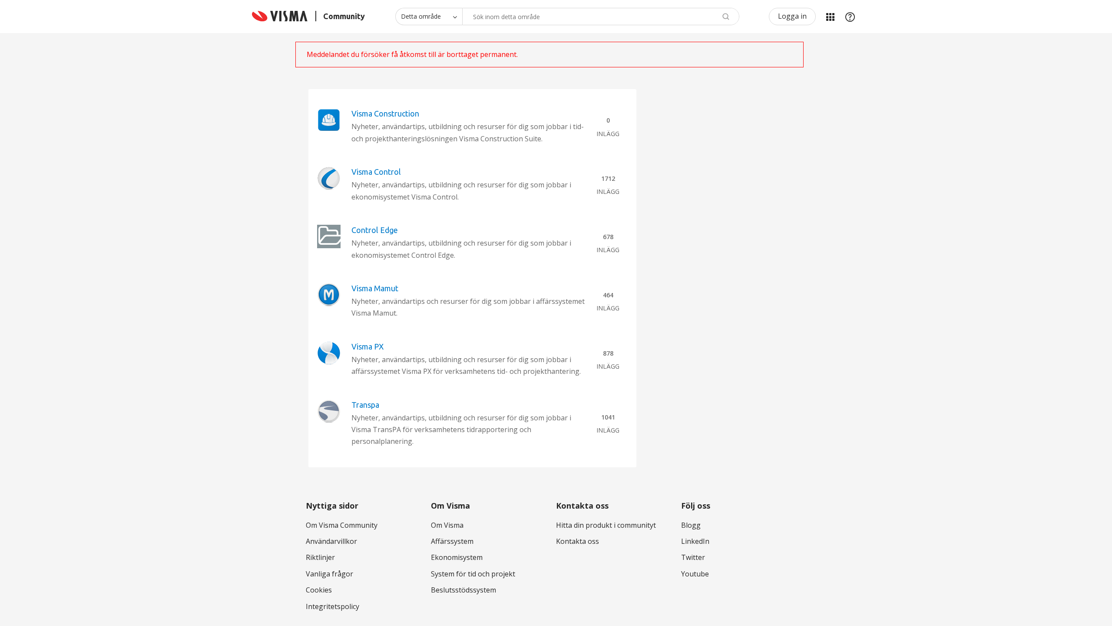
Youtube (695, 574)
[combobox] (600, 16)
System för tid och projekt (473, 574)
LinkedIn (695, 541)
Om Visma (447, 525)
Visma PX (367, 346)
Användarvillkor (331, 541)
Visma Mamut (374, 288)
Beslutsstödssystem (463, 590)
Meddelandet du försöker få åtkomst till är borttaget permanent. (412, 54)
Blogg (691, 525)
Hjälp (850, 17)
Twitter (693, 557)
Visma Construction (385, 113)
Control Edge (374, 230)
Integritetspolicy (332, 606)
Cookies (319, 590)
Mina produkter (830, 17)
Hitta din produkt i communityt (606, 525)
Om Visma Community (341, 525)
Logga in (792, 16)
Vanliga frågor (329, 574)
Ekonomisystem (457, 557)
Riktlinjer (320, 557)
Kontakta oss (577, 541)
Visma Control (376, 171)
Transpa (365, 404)
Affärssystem (452, 541)
